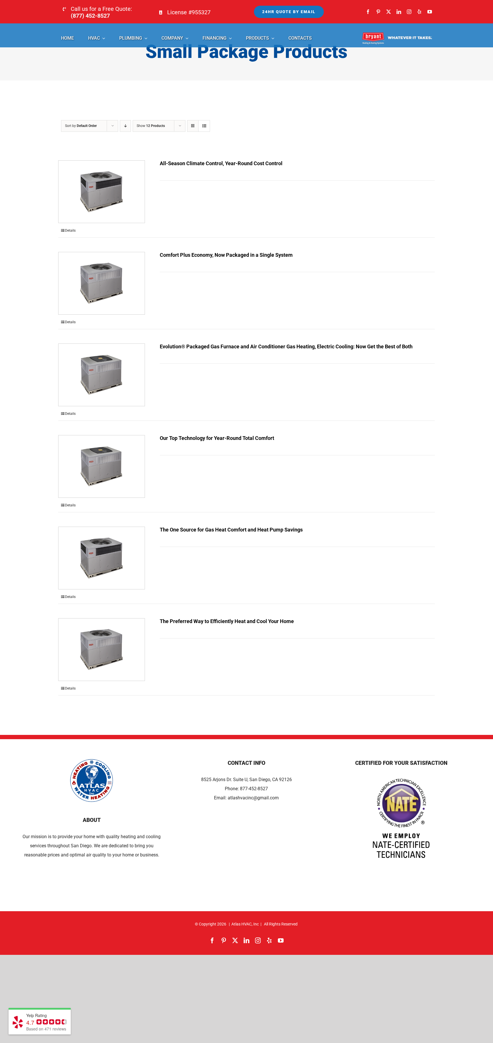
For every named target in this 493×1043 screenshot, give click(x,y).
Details (70, 231)
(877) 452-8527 (90, 15)
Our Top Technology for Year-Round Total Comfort (217, 438)
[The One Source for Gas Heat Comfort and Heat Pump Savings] (101, 558)
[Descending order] (125, 126)
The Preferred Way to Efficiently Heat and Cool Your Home (227, 621)
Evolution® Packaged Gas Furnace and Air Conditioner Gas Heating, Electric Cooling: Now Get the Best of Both (286, 346)
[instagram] (409, 11)
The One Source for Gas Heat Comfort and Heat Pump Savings (231, 530)
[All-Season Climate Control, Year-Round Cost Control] (101, 191)
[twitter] (388, 11)
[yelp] (419, 11)
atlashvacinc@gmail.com (253, 798)
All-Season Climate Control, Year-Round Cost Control (221, 163)
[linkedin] (399, 11)
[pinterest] (378, 11)
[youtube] (429, 11)
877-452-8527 (254, 788)
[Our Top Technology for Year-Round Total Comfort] (101, 466)
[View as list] (204, 126)
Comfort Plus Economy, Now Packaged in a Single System (226, 255)
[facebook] (368, 11)
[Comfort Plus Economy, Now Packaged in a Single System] (101, 283)
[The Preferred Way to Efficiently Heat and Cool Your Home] (101, 649)
